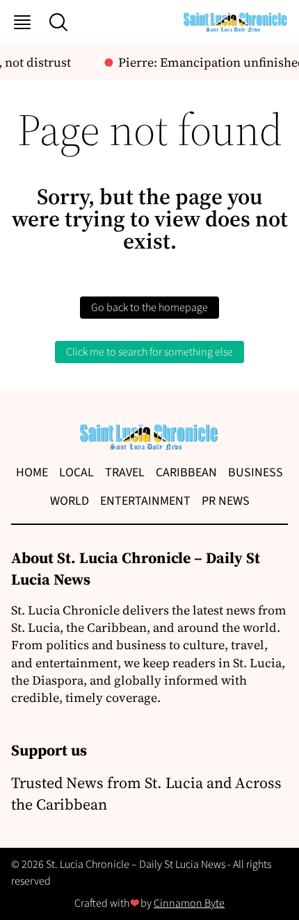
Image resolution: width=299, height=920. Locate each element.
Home (32, 472)
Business (255, 472)
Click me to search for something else (149, 352)
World (69, 501)
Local (76, 472)
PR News (226, 501)
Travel (125, 472)
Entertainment (145, 501)
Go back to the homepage (149, 307)
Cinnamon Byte (189, 903)
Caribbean (186, 472)
